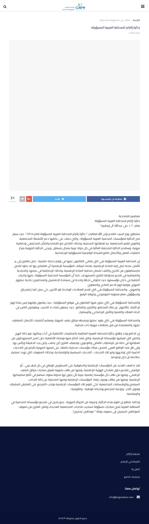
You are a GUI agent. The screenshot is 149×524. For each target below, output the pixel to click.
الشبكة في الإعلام (130, 461)
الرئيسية (136, 20)
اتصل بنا (135, 469)
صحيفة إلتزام (133, 454)
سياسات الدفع (132, 477)
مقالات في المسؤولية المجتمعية (115, 20)
